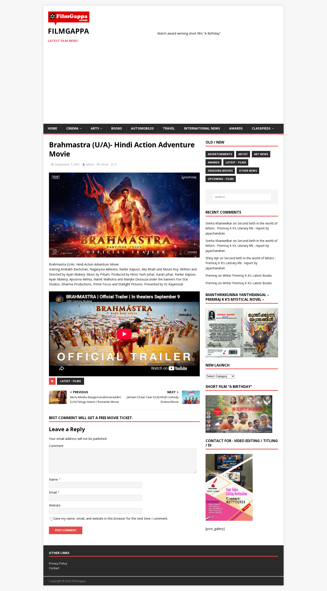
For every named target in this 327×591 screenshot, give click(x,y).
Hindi (104, 164)
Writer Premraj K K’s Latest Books (247, 275)
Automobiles (142, 128)
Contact (54, 568)
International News (202, 128)
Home (52, 128)
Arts (95, 128)
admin (90, 164)
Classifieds (261, 128)
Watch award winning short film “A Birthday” (171, 33)
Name (54, 479)
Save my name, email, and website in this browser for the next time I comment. (110, 518)
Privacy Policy (58, 563)
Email (53, 492)
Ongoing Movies (220, 171)
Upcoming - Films (221, 179)
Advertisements (220, 154)
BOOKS (116, 128)
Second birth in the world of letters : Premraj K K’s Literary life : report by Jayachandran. (241, 228)
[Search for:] (242, 197)
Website (55, 505)
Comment (56, 446)
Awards (236, 128)
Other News (248, 171)
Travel (169, 128)
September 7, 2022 (67, 164)
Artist (243, 154)
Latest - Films (70, 381)
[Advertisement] (163, 90)
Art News (261, 154)
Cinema (72, 128)
